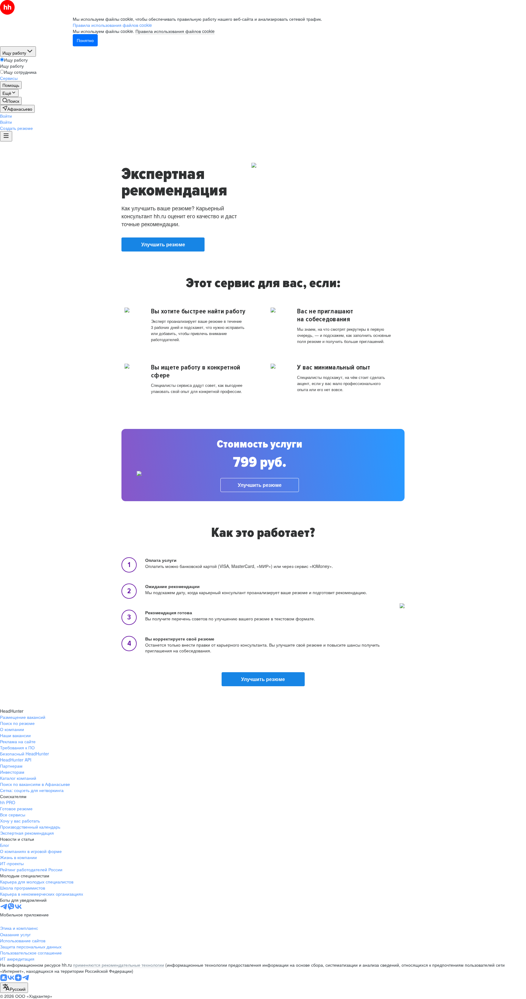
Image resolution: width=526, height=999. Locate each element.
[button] (6, 116)
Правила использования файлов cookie (175, 31)
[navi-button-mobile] (6, 136)
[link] (11, 101)
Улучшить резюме (163, 244)
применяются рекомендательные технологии (118, 965)
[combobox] (14, 988)
